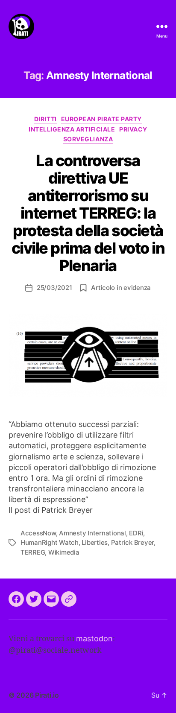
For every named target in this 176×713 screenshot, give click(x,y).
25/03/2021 (54, 287)
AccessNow (38, 533)
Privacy (133, 129)
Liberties (95, 542)
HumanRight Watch (50, 542)
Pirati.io (47, 695)
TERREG (33, 552)
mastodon (94, 638)
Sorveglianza (88, 139)
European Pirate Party (101, 119)
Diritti (45, 119)
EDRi (136, 533)
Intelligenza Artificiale (72, 129)
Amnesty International (92, 533)
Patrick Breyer (132, 542)
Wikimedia (63, 552)
